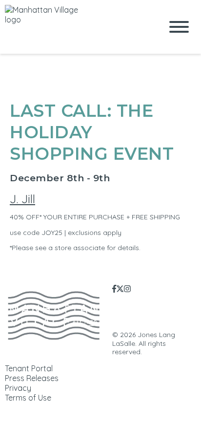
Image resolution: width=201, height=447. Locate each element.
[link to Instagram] (127, 289)
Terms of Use (28, 398)
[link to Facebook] (114, 289)
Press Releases (32, 378)
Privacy (18, 388)
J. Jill (22, 199)
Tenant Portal (29, 368)
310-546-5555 (184, 317)
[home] (76, 27)
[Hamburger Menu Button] (179, 27)
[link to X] (120, 289)
